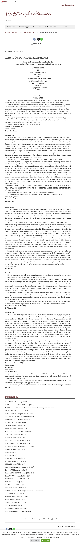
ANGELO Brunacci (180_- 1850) (15, 449)
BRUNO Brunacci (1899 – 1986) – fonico (18, 485)
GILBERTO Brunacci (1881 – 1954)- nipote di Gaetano (22, 479)
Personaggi (24, 27)
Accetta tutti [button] (45, 540)
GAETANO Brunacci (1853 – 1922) (16, 461)
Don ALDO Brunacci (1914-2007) (15, 488)
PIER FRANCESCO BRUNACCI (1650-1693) (18, 431)
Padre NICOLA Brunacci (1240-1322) (16, 402)
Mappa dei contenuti (26, 519)
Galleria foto (50, 27)
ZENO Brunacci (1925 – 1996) (14, 494)
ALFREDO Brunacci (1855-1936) (15, 500)
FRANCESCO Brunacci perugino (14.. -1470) (19, 414)
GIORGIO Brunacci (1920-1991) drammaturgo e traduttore (24, 491)
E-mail (55, 519)
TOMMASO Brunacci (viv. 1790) (15, 437)
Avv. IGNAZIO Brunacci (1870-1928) (19, 467)
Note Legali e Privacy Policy (43, 519)
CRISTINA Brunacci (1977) (13, 505)
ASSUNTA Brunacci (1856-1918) (15, 458)
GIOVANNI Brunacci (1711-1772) (15, 434)
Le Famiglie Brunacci (28, 13)
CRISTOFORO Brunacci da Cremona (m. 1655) (19, 417)
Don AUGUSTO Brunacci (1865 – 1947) (17, 476)
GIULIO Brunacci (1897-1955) (14, 482)
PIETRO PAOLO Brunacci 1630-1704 (16, 422)
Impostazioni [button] (35, 540)
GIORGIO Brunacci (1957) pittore (15, 502)
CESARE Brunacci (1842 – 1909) (15, 464)
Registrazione (69, 5)
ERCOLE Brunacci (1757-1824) (17, 440)
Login (62, 5)
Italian (5, 1)
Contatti (63, 27)
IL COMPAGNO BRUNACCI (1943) (16, 508)
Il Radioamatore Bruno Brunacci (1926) (18, 511)
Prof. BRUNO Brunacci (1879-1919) (16, 470)
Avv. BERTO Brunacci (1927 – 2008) (16, 497)
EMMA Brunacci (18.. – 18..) (13, 452)
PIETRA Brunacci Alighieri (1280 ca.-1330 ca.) (19, 405)
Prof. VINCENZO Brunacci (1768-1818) (17, 443)
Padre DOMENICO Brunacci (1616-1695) (18, 420)
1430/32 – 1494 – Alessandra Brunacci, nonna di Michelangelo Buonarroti (29, 408)
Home (9, 33)
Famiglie (11, 27)
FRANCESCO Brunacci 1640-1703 (16, 428)
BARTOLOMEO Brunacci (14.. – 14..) (16, 411)
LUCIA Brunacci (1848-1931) (14, 455)
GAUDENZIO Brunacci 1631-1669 (15, 425)
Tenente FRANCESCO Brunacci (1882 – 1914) (19, 473)
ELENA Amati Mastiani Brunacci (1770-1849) (19, 446)
